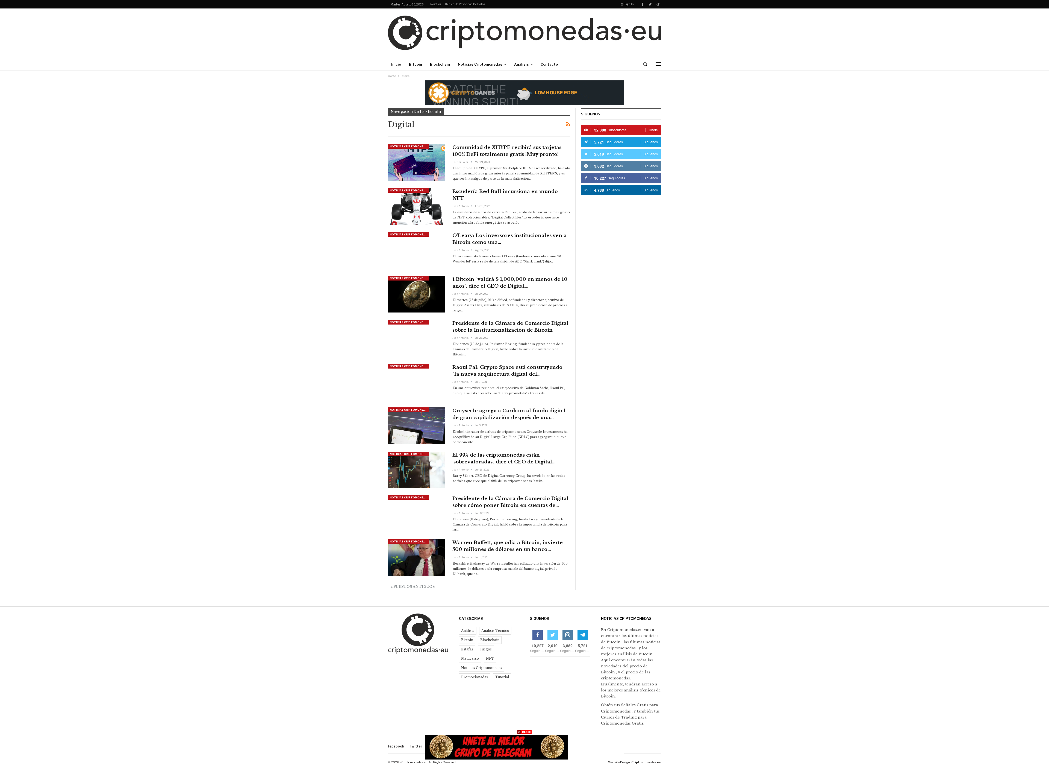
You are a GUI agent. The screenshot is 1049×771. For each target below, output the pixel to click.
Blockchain (440, 64)
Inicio (396, 64)
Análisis (521, 64)
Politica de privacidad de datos (465, 4)
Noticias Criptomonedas (480, 64)
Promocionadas (474, 677)
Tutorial (502, 677)
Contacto (549, 64)
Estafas (467, 649)
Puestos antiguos (414, 587)
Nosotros (435, 4)
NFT (490, 658)
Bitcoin (415, 64)
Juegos (486, 649)
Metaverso (470, 658)
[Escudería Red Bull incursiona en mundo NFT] (416, 206)
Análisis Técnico (495, 631)
